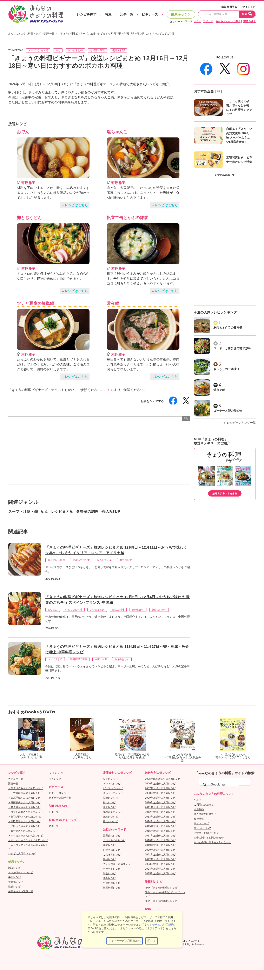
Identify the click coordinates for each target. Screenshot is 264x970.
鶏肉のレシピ (110, 816)
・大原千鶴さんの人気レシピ (24, 797)
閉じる (151, 940)
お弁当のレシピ (111, 849)
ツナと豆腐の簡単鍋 (35, 303)
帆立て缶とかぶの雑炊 (127, 217)
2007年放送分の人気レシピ (160, 788)
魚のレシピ (109, 807)
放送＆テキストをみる (224, 493)
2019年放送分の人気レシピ (160, 845)
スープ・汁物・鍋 (38, 50)
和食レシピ (109, 873)
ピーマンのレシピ (113, 788)
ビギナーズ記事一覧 (60, 797)
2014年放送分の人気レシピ (160, 821)
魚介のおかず (159, 609)
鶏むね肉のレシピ (113, 812)
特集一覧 (54, 826)
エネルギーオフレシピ (20, 872)
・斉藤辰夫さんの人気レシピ (24, 802)
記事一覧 (126, 14)
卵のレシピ (109, 802)
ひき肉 (197, 21)
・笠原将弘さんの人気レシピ (24, 807)
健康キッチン (181, 14)
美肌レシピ (14, 877)
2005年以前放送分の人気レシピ (162, 778)
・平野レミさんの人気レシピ (24, 826)
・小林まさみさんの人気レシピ (25, 835)
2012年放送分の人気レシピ (160, 812)
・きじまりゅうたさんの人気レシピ (28, 840)
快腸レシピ (14, 886)
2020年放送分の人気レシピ (160, 849)
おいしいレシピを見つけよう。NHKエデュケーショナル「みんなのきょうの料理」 (36, 14)
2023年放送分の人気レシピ (160, 864)
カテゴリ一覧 (15, 778)
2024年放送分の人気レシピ (160, 868)
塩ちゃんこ (117, 131)
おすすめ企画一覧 (225, 175)
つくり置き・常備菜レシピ (118, 864)
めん (57, 50)
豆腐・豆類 (101, 659)
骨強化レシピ (15, 881)
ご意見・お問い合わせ (206, 833)
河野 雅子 (28, 183)
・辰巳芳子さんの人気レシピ (24, 821)
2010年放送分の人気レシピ (160, 802)
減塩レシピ (14, 867)
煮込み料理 (118, 50)
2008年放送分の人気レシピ (160, 793)
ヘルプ (197, 799)
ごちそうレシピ (111, 854)
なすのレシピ (110, 778)
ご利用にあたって (204, 804)
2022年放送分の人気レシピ (160, 859)
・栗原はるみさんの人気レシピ (25, 788)
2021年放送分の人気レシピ (160, 854)
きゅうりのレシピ (113, 793)
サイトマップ (201, 823)
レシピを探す (87, 14)
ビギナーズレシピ (59, 793)
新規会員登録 (229, 6)
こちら (109, 390)
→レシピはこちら (74, 205)
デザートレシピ (111, 868)
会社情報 (199, 818)
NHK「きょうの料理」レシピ (161, 887)
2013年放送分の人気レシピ (160, 816)
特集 (108, 14)
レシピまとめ (75, 50)
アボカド (208, 21)
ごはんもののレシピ (114, 840)
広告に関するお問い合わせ (209, 837)
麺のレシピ (109, 845)
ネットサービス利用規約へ (124, 940)
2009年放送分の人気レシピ (160, 797)
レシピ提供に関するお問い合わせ (212, 842)
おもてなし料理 (56, 560)
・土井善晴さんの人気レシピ (24, 793)
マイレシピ (249, 6)
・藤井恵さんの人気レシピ (23, 830)
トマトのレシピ (111, 783)
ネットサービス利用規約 (159, 924)
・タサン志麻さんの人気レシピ (25, 812)
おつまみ (53, 609)
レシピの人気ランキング (21, 853)
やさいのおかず (81, 560)
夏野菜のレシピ (111, 835)
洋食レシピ (109, 878)
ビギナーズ (150, 14)
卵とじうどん (29, 217)
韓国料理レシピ (111, 887)
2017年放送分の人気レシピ (160, 835)
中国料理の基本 (78, 659)
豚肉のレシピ (110, 821)
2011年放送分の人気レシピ (160, 807)
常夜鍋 (113, 303)
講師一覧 (13, 783)
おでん (23, 131)
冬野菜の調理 (97, 50)
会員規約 (199, 809)
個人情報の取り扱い (205, 814)
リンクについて (202, 828)
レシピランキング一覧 (241, 422)
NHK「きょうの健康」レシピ (161, 900)
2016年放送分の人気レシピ (160, 830)
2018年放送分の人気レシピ (160, 840)
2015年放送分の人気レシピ (160, 826)
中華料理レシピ (111, 883)
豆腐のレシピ (110, 797)
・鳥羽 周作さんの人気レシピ (24, 816)
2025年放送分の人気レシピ (160, 873)
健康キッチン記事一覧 (20, 891)
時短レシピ (109, 859)
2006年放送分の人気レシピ (160, 783)
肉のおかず (125, 560)
